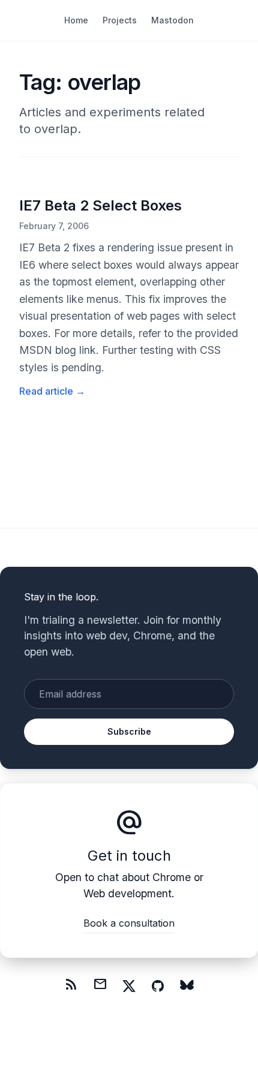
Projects (120, 20)
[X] (129, 986)
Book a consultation (129, 923)
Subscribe (129, 731)
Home (76, 20)
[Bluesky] (186, 986)
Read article (52, 391)
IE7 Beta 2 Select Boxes (100, 205)
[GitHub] (158, 986)
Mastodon (172, 20)
